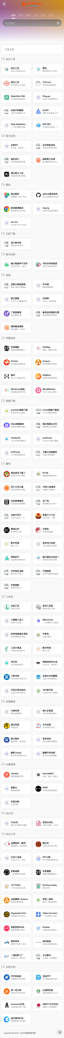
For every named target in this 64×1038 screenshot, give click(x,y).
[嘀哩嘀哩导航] (32, 4)
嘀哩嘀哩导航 (30, 1033)
